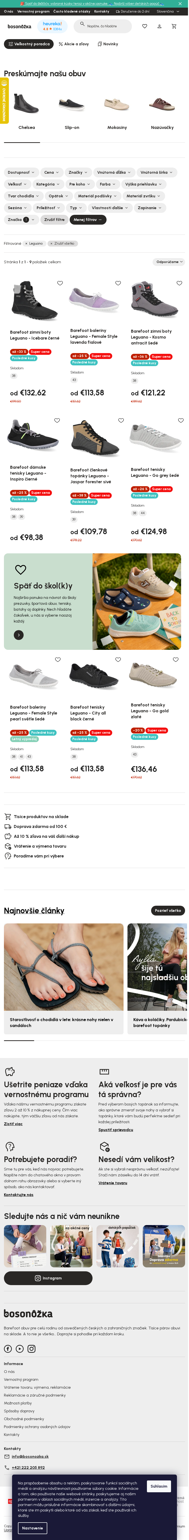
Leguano (36, 243)
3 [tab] (94, 142)
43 (74, 380)
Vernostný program (33, 12)
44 (143, 513)
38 (14, 376)
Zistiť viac (13, 1123)
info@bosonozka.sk (30, 1456)
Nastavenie (32, 1528)
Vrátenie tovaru (112, 1183)
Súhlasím (159, 1486)
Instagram (52, 1278)
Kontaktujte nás (18, 1194)
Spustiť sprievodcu (115, 1129)
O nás (8, 12)
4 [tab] (131, 142)
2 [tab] (58, 142)
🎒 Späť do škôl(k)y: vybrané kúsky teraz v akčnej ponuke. (64, 3)
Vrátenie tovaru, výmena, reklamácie (37, 1387)
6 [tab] (170, 1040)
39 (21, 517)
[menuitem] (29, 44)
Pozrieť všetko (168, 910)
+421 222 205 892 (28, 1467)
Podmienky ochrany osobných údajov (37, 1426)
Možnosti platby (18, 1403)
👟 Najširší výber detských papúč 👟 (136, 3)
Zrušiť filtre (54, 219)
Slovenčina (165, 12)
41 (21, 757)
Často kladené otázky (71, 12)
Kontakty (101, 12)
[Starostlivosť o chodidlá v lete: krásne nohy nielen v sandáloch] (64, 967)
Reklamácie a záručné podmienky (35, 1395)
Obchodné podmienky (24, 1418)
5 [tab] (167, 142)
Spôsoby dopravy (19, 1411)
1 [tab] (22, 142)
